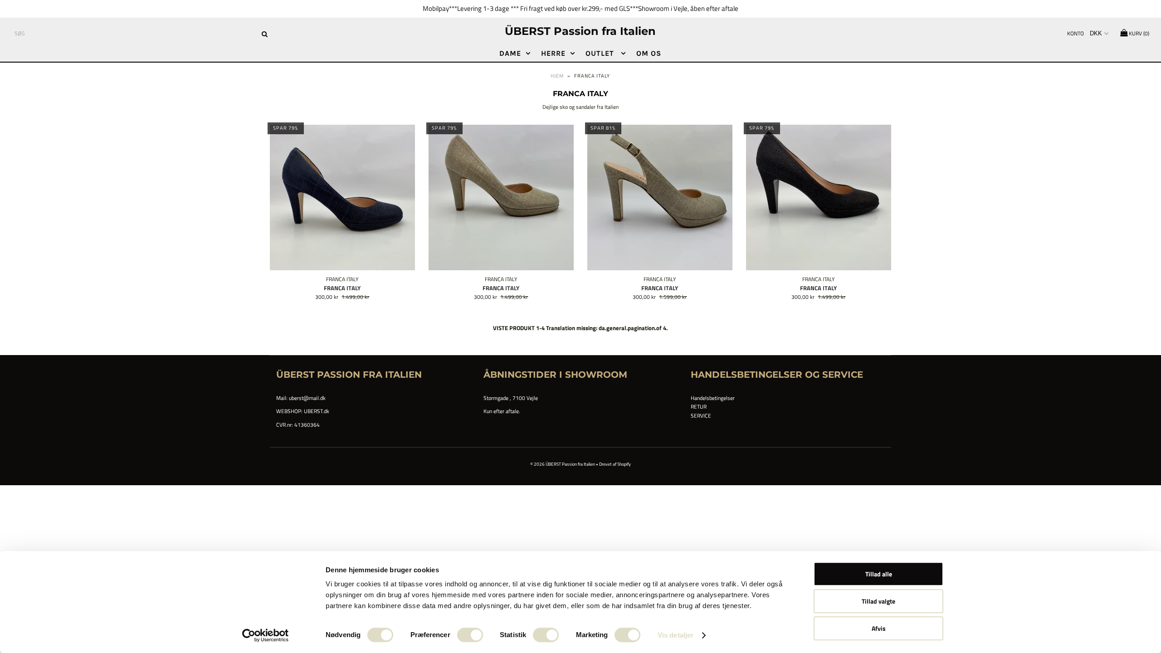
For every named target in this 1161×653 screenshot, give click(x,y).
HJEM (557, 75)
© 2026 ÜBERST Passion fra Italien (563, 464)
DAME (510, 53)
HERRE (553, 53)
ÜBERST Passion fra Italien (580, 31)
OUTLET (600, 53)
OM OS (648, 53)
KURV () (1138, 33)
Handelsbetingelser (713, 398)
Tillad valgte (878, 601)
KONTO (1075, 33)
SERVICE (701, 415)
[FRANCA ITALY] (342, 197)
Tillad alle (878, 574)
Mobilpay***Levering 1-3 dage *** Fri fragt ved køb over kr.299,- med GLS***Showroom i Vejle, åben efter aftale (580, 8)
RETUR (699, 406)
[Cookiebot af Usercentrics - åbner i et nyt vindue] (265, 635)
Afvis (879, 628)
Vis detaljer (675, 635)
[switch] (470, 635)
